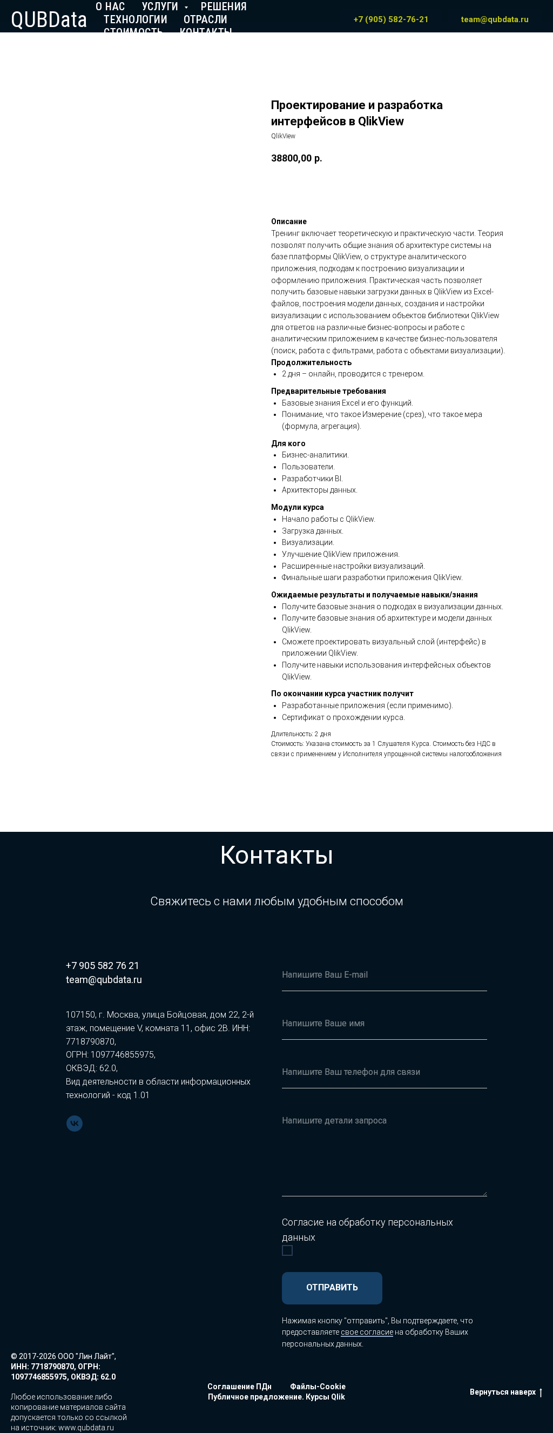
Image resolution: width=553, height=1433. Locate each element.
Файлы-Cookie (318, 1386)
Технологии (135, 19)
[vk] (74, 1123)
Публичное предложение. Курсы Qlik (276, 1396)
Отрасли (206, 19)
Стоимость (134, 32)
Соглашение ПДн (239, 1386)
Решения (224, 6)
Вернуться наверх (503, 1392)
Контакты (206, 32)
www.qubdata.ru (86, 1427)
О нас (110, 6)
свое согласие (367, 1332)
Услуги (161, 6)
